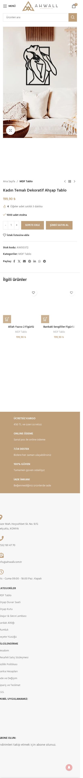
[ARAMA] (72, 17)
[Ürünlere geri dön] (69, 181)
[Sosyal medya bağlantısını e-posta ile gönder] (24, 262)
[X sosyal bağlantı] (19, 262)
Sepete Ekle (32, 225)
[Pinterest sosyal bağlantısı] (29, 262)
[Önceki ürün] (64, 181)
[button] (7, 319)
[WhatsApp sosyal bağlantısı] (39, 262)
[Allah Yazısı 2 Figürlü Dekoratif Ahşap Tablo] (21, 305)
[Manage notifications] (69, 767)
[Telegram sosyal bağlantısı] (44, 262)
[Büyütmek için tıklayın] (10, 130)
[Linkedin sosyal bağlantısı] (34, 262)
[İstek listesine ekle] (33, 292)
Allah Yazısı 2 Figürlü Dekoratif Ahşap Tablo (21, 329)
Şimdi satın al (59, 225)
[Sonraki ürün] (74, 181)
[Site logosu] (40, 6)
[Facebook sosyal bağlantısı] (14, 262)
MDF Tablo (26, 181)
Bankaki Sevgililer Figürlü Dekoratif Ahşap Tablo (59, 329)
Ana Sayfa (9, 181)
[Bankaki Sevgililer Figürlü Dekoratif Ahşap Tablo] (59, 305)
